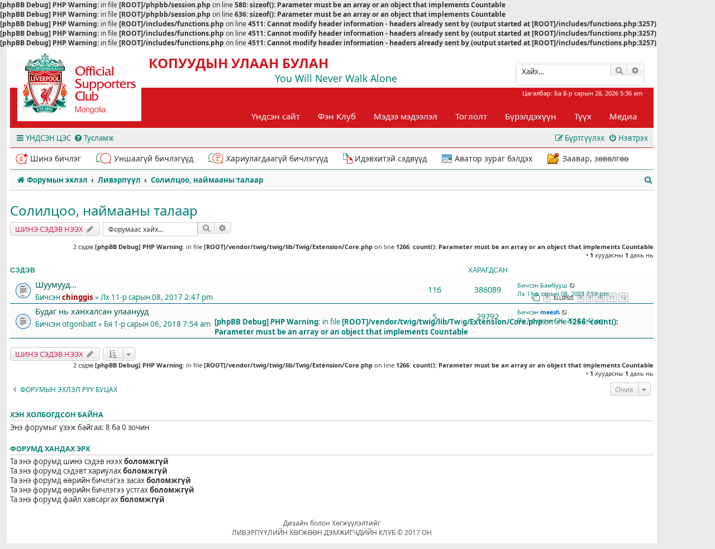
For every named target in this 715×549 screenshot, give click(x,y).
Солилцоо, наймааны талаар (104, 210)
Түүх (583, 116)
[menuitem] (94, 138)
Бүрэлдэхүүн (530, 116)
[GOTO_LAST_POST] (572, 285)
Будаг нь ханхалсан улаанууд (92, 311)
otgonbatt (79, 324)
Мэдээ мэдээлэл (405, 116)
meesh (550, 312)
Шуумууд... (56, 284)
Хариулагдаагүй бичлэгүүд (277, 158)
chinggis (77, 297)
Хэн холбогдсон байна (56, 414)
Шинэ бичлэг (55, 158)
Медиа (623, 116)
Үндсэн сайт (275, 116)
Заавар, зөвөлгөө (595, 158)
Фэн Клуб (337, 116)
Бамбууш (554, 285)
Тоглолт (471, 116)
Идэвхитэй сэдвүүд (391, 158)
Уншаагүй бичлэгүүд (153, 158)
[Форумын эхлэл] (89, 87)
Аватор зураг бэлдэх (493, 158)
